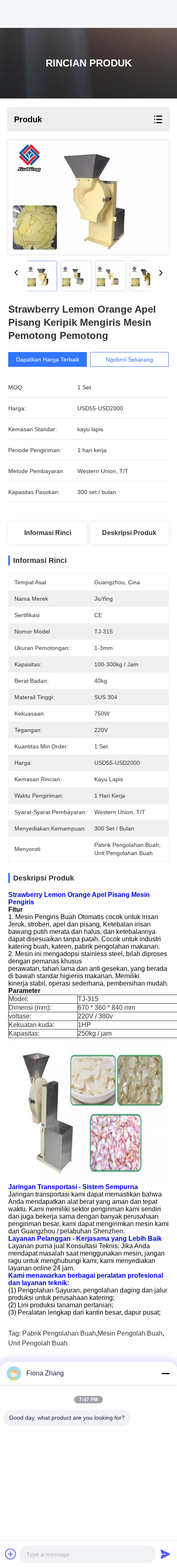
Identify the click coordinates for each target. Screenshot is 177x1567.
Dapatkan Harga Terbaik (47, 359)
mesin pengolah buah (130, 1333)
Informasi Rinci (47, 532)
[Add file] (10, 1554)
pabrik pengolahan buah (59, 1333)
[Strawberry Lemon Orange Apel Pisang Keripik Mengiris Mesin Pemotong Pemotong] (88, 197)
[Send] (165, 1554)
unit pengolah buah (38, 1343)
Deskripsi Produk (129, 532)
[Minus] (165, 1373)
